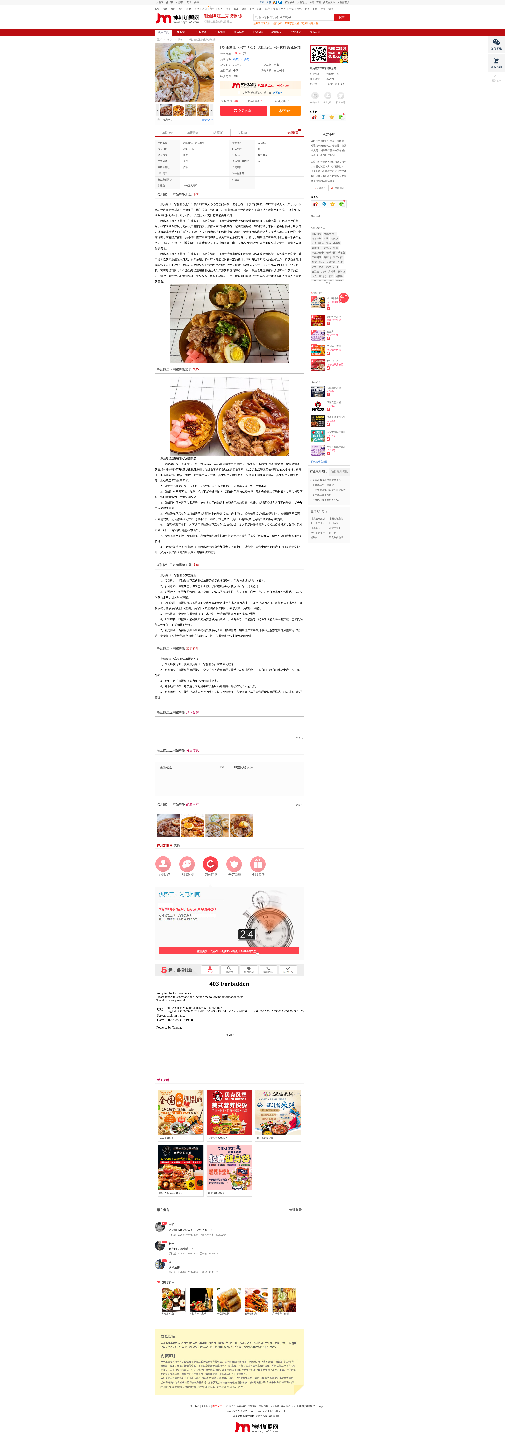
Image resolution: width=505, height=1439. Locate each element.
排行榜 (169, 2)
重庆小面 (338, 257)
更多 (298, 737)
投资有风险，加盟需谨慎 (336, 2)
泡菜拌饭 (316, 238)
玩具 (283, 8)
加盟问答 (258, 32)
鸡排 (323, 271)
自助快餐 (316, 233)
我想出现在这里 (319, 461)
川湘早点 (315, 528)
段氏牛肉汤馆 (336, 537)
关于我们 (195, 1406)
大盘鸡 (339, 281)
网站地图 (285, 1406)
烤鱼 (335, 248)
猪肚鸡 (327, 257)
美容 (196, 8)
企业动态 (295, 32)
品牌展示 (276, 32)
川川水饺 (334, 523)
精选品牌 (289, 2)
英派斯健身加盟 (309, 23)
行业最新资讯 (318, 471)
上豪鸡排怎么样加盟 (323, 485)
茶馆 (314, 262)
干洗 (291, 8)
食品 (323, 8)
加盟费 (181, 32)
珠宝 (267, 8)
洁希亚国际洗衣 (261, 23)
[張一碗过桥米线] (278, 1112)
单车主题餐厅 (318, 532)
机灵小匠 (277, 23)
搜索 (342, 17)
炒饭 (330, 281)
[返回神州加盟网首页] (177, 18)
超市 (307, 8)
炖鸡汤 (322, 276)
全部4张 (207, 119)
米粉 (328, 266)
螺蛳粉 (315, 248)
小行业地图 (298, 1406)
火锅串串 (331, 262)
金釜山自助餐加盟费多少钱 (326, 480)
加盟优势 (201, 32)
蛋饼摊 (314, 537)
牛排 (340, 262)
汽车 (228, 8)
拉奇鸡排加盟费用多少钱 (325, 499)
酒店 (315, 8)
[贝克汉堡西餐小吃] (229, 1112)
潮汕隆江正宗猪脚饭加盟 (202, 39)
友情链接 (263, 1406)
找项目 (179, 2)
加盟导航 (302, 2)
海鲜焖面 (331, 252)
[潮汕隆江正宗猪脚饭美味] (203, 105)
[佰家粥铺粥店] (180, 1112)
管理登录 (295, 1210)
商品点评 (314, 32)
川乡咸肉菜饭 (318, 518)
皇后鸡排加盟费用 (321, 495)
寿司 (335, 266)
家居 (181, 8)
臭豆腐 (315, 271)
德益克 (332, 532)
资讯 (188, 2)
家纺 (173, 8)
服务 (220, 8)
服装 (165, 8)
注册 (268, 2)
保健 (244, 8)
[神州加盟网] (229, 921)
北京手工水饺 (318, 523)
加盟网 (159, 2)
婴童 (275, 8)
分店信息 (239, 32)
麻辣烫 (332, 271)
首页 (159, 39)
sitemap (319, 1406)
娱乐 (236, 8)
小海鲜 (336, 243)
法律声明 (252, 1406)
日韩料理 (316, 257)
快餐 (180, 39)
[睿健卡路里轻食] (229, 1167)
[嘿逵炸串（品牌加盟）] (180, 1167)
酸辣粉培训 (330, 233)
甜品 (321, 262)
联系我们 (230, 1406)
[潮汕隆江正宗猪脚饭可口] (190, 105)
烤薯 (321, 266)
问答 (196, 2)
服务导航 (274, 1406)
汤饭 (314, 266)
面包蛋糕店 (318, 243)
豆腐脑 (322, 281)
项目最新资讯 (339, 471)
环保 (299, 8)
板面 (330, 276)
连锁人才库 (218, 1406)
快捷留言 (292, 132)
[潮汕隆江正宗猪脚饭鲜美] (166, 105)
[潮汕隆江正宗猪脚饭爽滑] (178, 105)
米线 (326, 238)
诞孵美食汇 (335, 528)
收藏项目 (167, 119)
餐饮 (157, 8)
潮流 (330, 8)
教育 (204, 8)
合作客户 (241, 1406)
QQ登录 (278, 2)
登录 (262, 2)
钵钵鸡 (341, 271)
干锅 (314, 281)
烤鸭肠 (339, 276)
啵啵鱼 (341, 252)
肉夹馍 (334, 238)
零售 (212, 8)
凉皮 (314, 276)
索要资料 (285, 111)
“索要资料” (277, 92)
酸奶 (328, 243)
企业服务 (206, 1406)
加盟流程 (220, 32)
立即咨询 (244, 111)
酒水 (252, 8)
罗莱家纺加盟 (292, 23)
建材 (188, 8)
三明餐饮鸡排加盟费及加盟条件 (329, 490)
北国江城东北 (336, 518)
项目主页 (163, 32)
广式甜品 (326, 248)
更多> (223, 767)
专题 (312, 2)
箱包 (259, 8)
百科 (318, 2)
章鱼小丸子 (318, 252)
